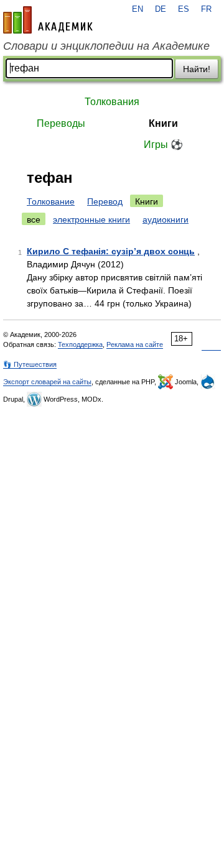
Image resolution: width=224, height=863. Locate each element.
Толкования (112, 101)
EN (137, 9)
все (33, 219)
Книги (163, 123)
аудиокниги (165, 219)
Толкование (51, 201)
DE (160, 9)
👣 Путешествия (30, 364)
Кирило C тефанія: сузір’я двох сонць (111, 251)
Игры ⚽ (163, 144)
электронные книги (91, 219)
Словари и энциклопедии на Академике (106, 46)
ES (183, 9)
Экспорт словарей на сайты (47, 381)
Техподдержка (80, 344)
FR (206, 9)
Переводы (61, 123)
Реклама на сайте (134, 344)
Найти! (196, 69)
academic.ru (48, 20)
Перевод (105, 201)
